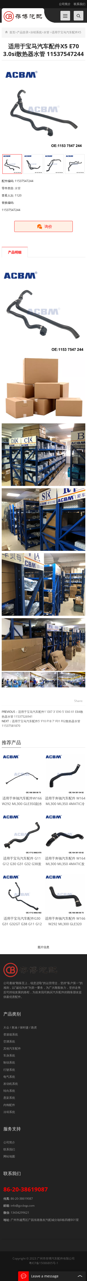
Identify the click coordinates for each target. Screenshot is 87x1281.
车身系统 (9, 1055)
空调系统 (9, 1041)
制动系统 (9, 1062)
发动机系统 (10, 1084)
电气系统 (9, 1077)
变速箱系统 (10, 1034)
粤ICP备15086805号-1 (43, 1263)
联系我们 (79, 4)
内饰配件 (9, 1105)
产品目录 (23, 32)
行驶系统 (9, 1070)
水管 (46, 32)
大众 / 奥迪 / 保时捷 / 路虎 (20, 1027)
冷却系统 (36, 32)
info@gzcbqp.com (23, 1206)
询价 (48, 226)
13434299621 (20, 1213)
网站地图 (9, 1156)
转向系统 (9, 1091)
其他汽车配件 (12, 1048)
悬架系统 (9, 1098)
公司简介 (65, 4)
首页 (12, 32)
